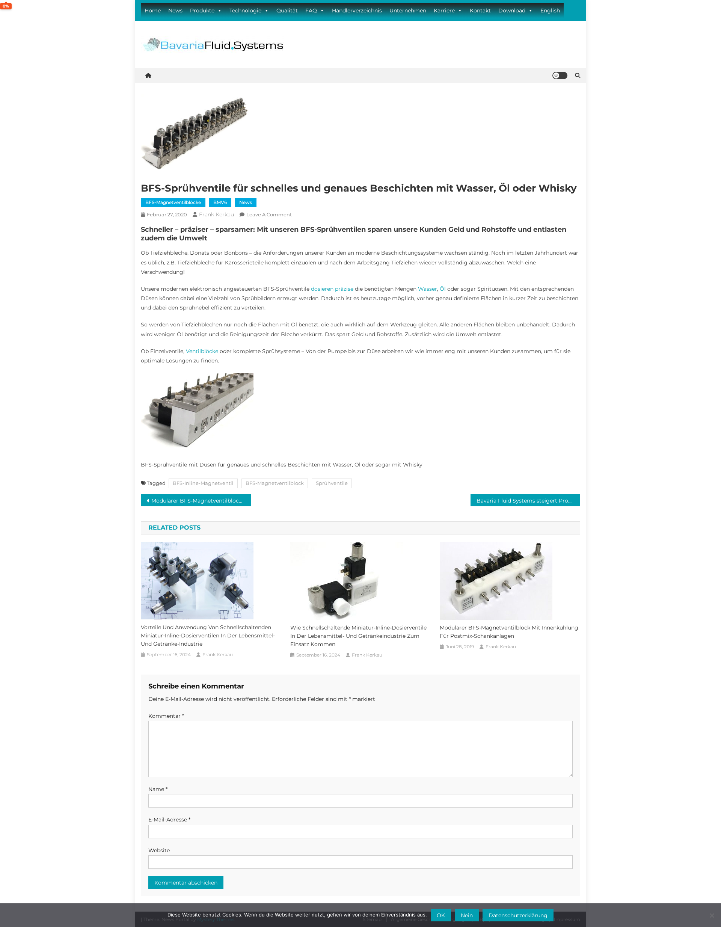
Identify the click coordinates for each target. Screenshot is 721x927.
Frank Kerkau (216, 214)
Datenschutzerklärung (518, 915)
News (175, 10)
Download (511, 10)
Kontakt (480, 10)
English (550, 10)
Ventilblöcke (202, 351)
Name (157, 789)
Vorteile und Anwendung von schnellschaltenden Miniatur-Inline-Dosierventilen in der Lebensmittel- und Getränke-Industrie (208, 635)
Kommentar (166, 716)
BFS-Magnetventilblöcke (173, 202)
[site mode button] (559, 75)
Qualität (287, 10)
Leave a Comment (269, 214)
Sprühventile (332, 483)
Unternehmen (407, 10)
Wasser (427, 288)
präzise (344, 288)
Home (153, 10)
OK (441, 915)
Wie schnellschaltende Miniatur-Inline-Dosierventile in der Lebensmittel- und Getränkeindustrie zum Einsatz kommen (358, 636)
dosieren (322, 288)
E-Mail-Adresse (169, 819)
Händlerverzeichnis (357, 10)
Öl (443, 288)
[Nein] (711, 915)
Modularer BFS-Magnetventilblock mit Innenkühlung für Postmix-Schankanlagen (201, 500)
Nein (467, 915)
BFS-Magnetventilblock (275, 483)
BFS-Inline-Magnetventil (203, 483)
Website (159, 850)
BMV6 (220, 202)
